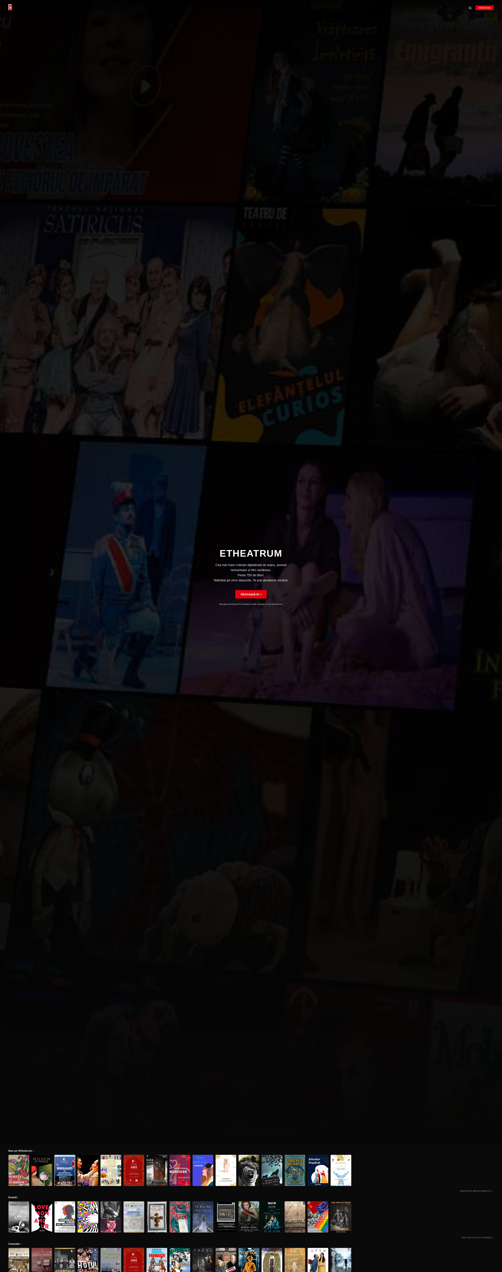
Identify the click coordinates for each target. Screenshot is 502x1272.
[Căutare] (469, 7)
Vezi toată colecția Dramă (478, 1238)
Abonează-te (251, 594)
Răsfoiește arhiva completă (477, 1191)
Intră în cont (484, 8)
